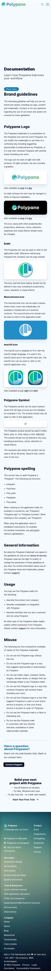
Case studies (10, 944)
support (16, 573)
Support (38, 847)
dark (35, 391)
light (26, 391)
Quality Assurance (13, 879)
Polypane (16, 4)
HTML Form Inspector (14, 898)
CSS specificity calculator (17, 894)
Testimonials (10, 939)
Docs (36, 829)
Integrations (40, 834)
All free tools (10, 907)
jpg (30, 188)
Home (7, 921)
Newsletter (9, 935)
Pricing (37, 852)
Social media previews (15, 875)
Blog (6, 930)
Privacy (26, 965)
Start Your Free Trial (24, 799)
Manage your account (17, 829)
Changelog (39, 838)
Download (39, 843)
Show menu (11, 89)
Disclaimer (9, 968)
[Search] (42, 4)
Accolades (9, 948)
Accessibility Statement (28, 968)
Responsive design (13, 861)
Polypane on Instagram (18, 843)
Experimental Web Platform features (22, 903)
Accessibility (10, 866)
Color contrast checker (15, 889)
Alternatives (10, 912)
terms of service (38, 555)
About (7, 926)
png (22, 188)
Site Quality (10, 870)
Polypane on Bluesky (16, 838)
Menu (48, 4)
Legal (34, 965)
